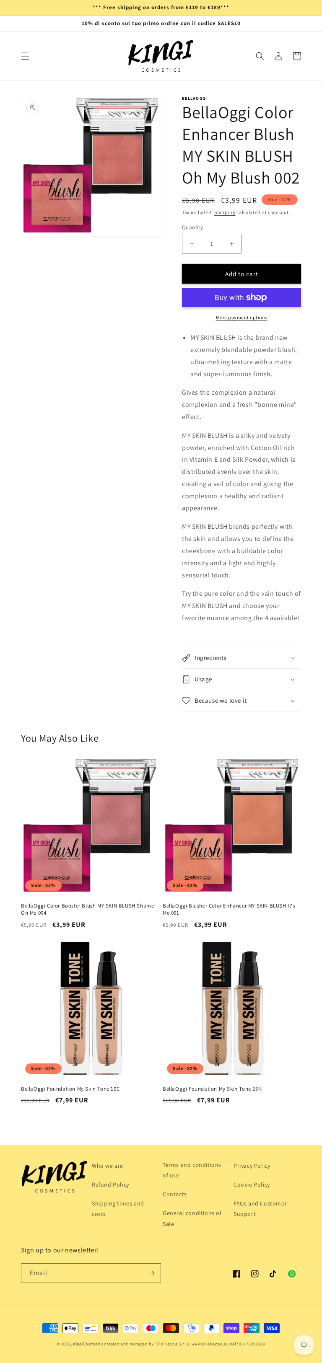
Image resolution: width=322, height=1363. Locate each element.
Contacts (175, 1194)
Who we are (107, 1165)
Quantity (192, 227)
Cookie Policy (252, 1184)
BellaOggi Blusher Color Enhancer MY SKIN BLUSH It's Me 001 (229, 909)
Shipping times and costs (118, 1209)
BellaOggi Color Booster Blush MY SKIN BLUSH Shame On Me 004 (87, 909)
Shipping (225, 212)
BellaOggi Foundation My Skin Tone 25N (212, 1089)
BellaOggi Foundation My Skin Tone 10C (70, 1089)
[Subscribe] (151, 1273)
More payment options (241, 317)
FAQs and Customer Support (260, 1209)
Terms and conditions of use (192, 1170)
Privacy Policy (252, 1165)
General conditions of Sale (192, 1218)
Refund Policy (110, 1184)
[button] (25, 56)
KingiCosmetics (88, 1344)
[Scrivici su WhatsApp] (292, 1274)
